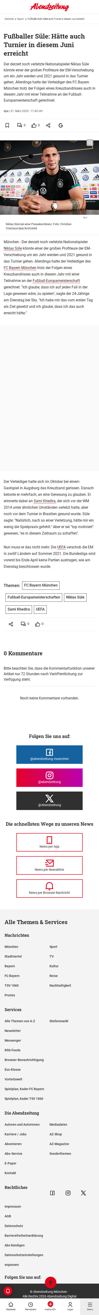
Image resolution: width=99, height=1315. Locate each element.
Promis (10, 995)
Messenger (13, 1040)
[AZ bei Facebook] (52, 1193)
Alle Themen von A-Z (20, 1021)
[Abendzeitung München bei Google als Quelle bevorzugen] (61, 125)
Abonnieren (13, 1144)
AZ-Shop (56, 1134)
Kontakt (10, 1173)
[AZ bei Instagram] (68, 1193)
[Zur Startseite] (49, 10)
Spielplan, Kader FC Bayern (24, 1089)
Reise (54, 976)
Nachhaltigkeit (60, 985)
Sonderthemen (60, 1153)
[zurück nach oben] (50, 1283)
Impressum (13, 1206)
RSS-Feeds (12, 1050)
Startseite (9, 19)
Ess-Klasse (13, 1069)
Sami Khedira (44, 501)
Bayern (20, 19)
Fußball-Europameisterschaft (56, 280)
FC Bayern (12, 976)
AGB (8, 1216)
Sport (53, 947)
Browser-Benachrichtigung (24, 1060)
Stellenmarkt (59, 1021)
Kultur (54, 966)
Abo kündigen (15, 1245)
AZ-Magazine (59, 1144)
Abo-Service (13, 1153)
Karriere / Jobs (15, 1134)
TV (52, 956)
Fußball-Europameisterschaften (34, 597)
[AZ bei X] (83, 1193)
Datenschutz (14, 1226)
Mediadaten (58, 1124)
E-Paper (10, 1163)
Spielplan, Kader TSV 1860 (24, 1098)
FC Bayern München (20, 268)
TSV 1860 (12, 985)
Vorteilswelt (13, 1079)
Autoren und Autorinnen (22, 1124)
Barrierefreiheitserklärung (24, 1235)
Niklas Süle (13, 248)
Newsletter (13, 1031)
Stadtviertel (13, 956)
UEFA (61, 547)
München (11, 947)
